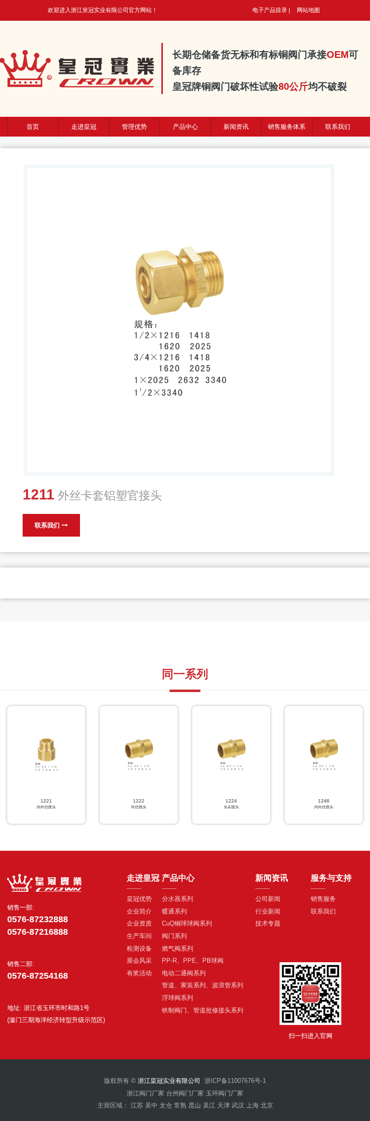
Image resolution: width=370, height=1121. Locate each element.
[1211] (179, 320)
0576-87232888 (37, 919)
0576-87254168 (37, 976)
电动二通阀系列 (184, 973)
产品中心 (185, 126)
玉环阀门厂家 (224, 1093)
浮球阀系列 (177, 997)
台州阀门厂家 (185, 1093)
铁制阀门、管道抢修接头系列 (202, 1010)
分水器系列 (177, 898)
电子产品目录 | (271, 10)
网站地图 (308, 10)
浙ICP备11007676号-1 (235, 1080)
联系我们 (48, 525)
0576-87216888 (37, 932)
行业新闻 (267, 911)
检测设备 (139, 948)
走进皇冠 (83, 126)
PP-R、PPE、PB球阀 (193, 960)
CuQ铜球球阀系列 (187, 923)
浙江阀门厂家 (145, 1093)
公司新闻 (267, 898)
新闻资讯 (236, 126)
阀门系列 (174, 936)
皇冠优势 (139, 898)
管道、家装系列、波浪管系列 (202, 985)
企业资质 (139, 923)
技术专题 (267, 923)
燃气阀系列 (177, 948)
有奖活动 (139, 973)
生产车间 (139, 936)
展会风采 (139, 960)
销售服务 (323, 898)
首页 (32, 126)
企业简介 (139, 911)
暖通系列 (174, 911)
